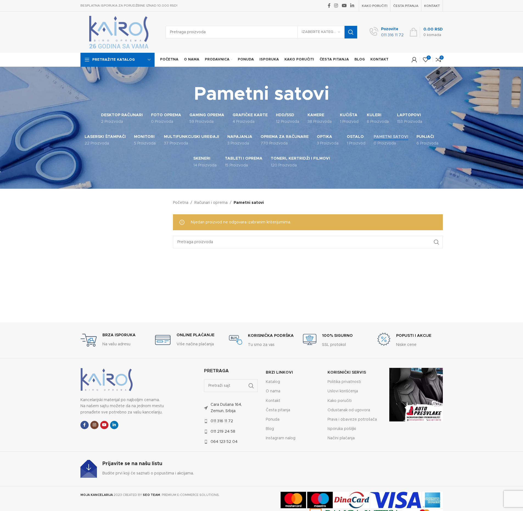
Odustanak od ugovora (349, 410)
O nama (273, 391)
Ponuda (272, 419)
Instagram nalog (280, 438)
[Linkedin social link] (352, 5)
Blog (270, 429)
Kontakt (273, 401)
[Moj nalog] (414, 59)
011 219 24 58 (223, 432)
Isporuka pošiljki (342, 429)
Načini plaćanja (341, 438)
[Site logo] (118, 32)
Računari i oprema (211, 203)
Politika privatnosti (344, 382)
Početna (180, 203)
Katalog (273, 382)
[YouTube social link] (344, 5)
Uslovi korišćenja (343, 391)
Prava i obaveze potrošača (352, 419)
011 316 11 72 (222, 421)
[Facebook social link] (329, 5)
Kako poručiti (340, 401)
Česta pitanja (278, 410)
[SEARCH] (351, 32)
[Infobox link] (387, 32)
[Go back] (187, 94)
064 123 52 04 (224, 442)
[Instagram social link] (336, 5)
